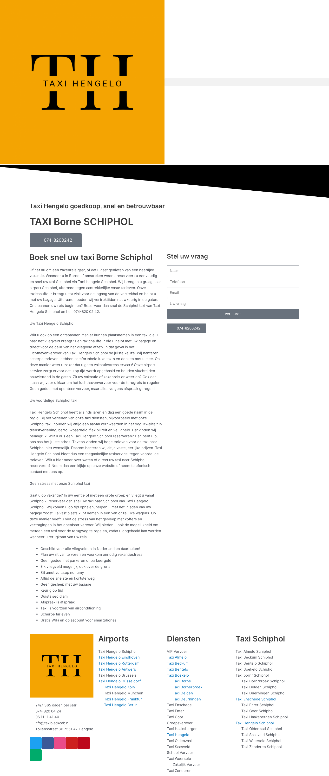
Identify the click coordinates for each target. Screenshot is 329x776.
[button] (246, 82)
